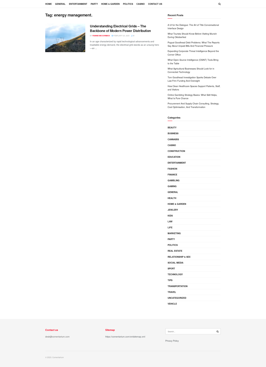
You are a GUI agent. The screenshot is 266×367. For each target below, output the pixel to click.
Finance (172, 174)
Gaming (172, 186)
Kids (170, 215)
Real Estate (175, 250)
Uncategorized (177, 297)
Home (48, 3)
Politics (128, 3)
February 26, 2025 (121, 35)
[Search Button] (218, 331)
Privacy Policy (172, 340)
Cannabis (173, 139)
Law (170, 221)
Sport (171, 268)
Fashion (172, 168)
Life (170, 227)
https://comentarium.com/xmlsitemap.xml (125, 336)
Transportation (177, 286)
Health (172, 198)
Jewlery (173, 209)
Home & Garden (110, 3)
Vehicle (172, 303)
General (60, 3)
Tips (170, 280)
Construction (176, 151)
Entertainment (78, 3)
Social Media (175, 262)
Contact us (155, 3)
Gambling (173, 180)
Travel (172, 292)
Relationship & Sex (179, 256)
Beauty (172, 127)
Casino (140, 3)
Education (174, 156)
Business (173, 133)
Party (94, 3)
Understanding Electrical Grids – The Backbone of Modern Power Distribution (120, 28)
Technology (175, 274)
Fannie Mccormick (101, 35)
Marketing (174, 233)
